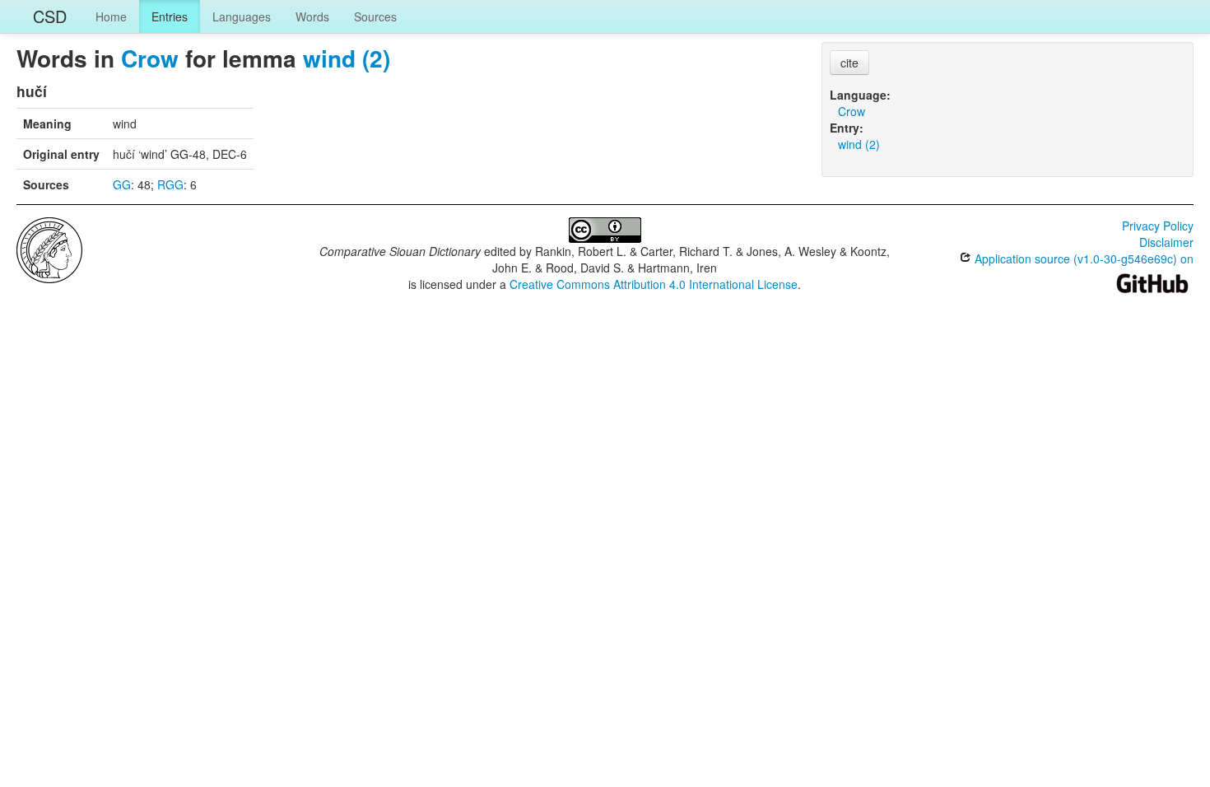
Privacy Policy (1158, 225)
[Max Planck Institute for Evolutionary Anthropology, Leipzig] (49, 248)
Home (111, 16)
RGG (170, 184)
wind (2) (346, 58)
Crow (150, 58)
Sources (375, 16)
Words (312, 16)
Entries (169, 16)
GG (122, 184)
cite (849, 62)
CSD (50, 16)
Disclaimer (1166, 242)
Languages (241, 16)
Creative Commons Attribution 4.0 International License (654, 284)
